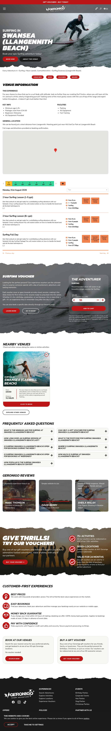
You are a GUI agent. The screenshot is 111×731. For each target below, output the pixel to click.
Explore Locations (46, 698)
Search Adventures (46, 693)
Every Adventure (10, 71)
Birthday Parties (81, 693)
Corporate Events (82, 696)
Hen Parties (80, 698)
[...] (3, 208)
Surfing (22, 71)
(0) (107, 9)
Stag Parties (80, 701)
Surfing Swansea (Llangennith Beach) (66, 71)
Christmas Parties (82, 704)
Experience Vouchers (47, 701)
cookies (86, 718)
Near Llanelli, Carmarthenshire (38, 71)
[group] (26, 379)
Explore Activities (46, 696)
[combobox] (87, 190)
